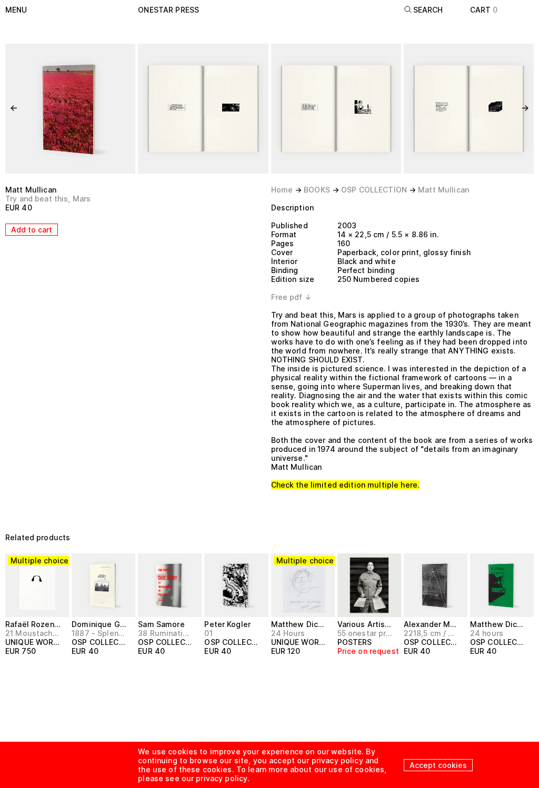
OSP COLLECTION (374, 189)
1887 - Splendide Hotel (99, 633)
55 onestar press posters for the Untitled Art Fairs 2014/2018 (364, 633)
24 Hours (288, 633)
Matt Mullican (30, 189)
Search (428, 9)
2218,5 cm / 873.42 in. (431, 633)
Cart (484, 9)
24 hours (486, 633)
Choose (25, 670)
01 (208, 633)
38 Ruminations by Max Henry (165, 633)
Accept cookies (438, 765)
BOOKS (317, 189)
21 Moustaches (32, 633)
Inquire (356, 670)
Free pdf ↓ (291, 296)
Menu (16, 9)
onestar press (168, 9)
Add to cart (31, 229)
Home (282, 189)
